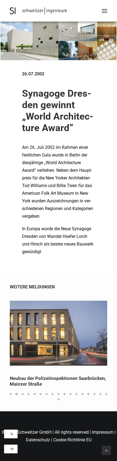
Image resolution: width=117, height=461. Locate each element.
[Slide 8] (53, 394)
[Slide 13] (82, 394)
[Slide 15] (94, 394)
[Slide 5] (35, 394)
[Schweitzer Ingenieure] (38, 10)
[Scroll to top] (106, 450)
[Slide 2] (17, 394)
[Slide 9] (58, 394)
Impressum (103, 432)
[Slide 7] (47, 394)
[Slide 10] (64, 394)
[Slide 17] (106, 394)
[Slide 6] (41, 394)
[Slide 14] (88, 394)
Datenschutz (38, 439)
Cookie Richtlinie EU (72, 439)
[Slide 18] (58, 399)
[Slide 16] (100, 394)
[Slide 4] (29, 394)
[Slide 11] (70, 394)
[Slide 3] (23, 394)
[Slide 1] (11, 394)
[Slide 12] (76, 394)
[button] (104, 11)
